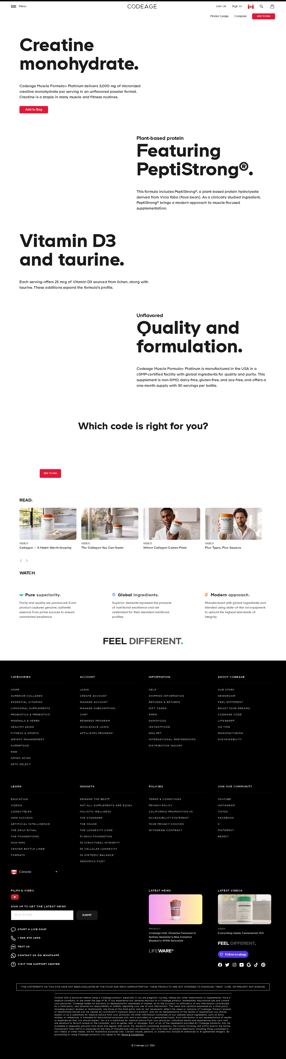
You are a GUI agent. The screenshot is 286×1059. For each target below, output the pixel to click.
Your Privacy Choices (166, 824)
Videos (16, 806)
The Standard (91, 818)
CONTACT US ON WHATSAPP (39, 955)
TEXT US (24, 947)
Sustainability (230, 740)
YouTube (224, 799)
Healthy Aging (22, 727)
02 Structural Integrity (100, 843)
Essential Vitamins (27, 702)
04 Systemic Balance (97, 855)
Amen (153, 715)
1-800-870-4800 (29, 938)
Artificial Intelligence (30, 824)
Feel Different (230, 702)
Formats (18, 855)
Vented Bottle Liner (28, 849)
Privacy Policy (161, 806)
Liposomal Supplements (30, 708)
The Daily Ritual (24, 830)
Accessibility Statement (169, 818)
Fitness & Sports (25, 733)
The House (88, 824)
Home (15, 690)
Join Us (221, 6)
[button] (18, 6)
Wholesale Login (94, 727)
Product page (219, 16)
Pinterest (226, 830)
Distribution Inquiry (166, 746)
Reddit (223, 837)
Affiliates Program (96, 733)
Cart (84, 715)
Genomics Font (92, 862)
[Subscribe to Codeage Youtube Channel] (15, 899)
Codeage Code (230, 715)
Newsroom (227, 696)
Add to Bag (263, 16)
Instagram (226, 806)
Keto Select (21, 764)
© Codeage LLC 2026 (143, 1046)
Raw (14, 752)
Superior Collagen (27, 696)
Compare (240, 16)
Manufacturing (230, 733)
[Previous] (20, 560)
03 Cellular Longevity (98, 849)
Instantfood (159, 727)
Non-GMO (18, 843)
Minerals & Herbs (25, 721)
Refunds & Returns (164, 702)
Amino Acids (21, 758)
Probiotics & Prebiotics (30, 715)
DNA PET (155, 733)
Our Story (226, 690)
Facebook (226, 818)
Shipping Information (166, 696)
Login (84, 690)
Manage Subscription (97, 708)
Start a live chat (32, 929)
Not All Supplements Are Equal (106, 806)
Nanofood (157, 721)
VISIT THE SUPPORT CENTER (39, 964)
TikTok (223, 812)
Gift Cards (158, 708)
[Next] (26, 560)
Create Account (93, 696)
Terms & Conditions (165, 799)
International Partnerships (172, 740)
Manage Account (94, 702)
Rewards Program (95, 721)
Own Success (22, 818)
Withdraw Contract (165, 830)
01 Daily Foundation (96, 837)
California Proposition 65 (171, 812)
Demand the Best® (95, 799)
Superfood (20, 746)
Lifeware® (226, 721)
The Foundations (25, 837)
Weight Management (28, 740)
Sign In (237, 6)
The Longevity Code (96, 830)
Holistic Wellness (95, 812)
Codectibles (21, 812)
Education (19, 799)
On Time (224, 727)
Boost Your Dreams (234, 708)
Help (152, 690)
